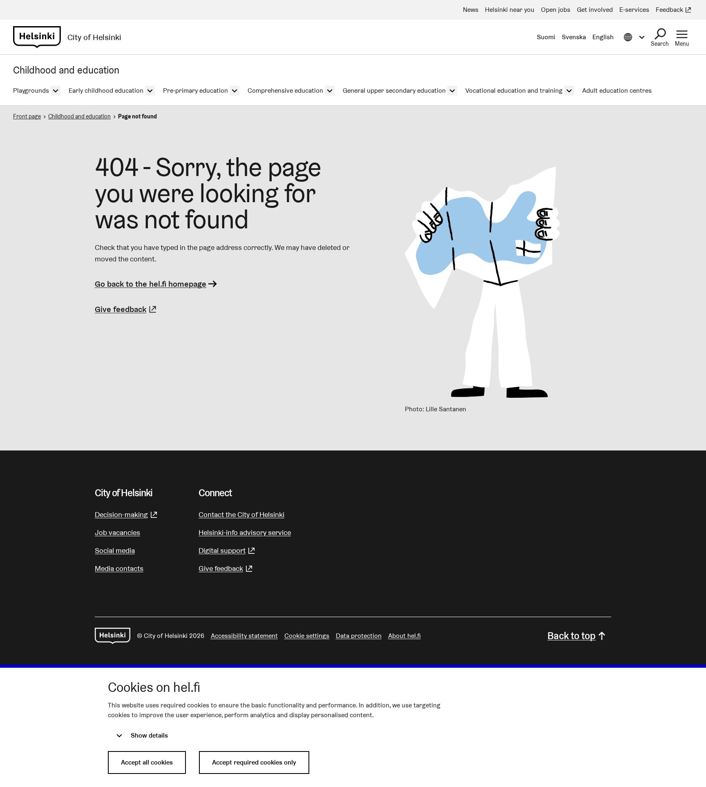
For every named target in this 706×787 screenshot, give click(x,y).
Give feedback (127, 309)
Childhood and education (79, 116)
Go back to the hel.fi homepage (150, 284)
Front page (27, 116)
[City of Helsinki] (112, 636)
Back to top (571, 635)
